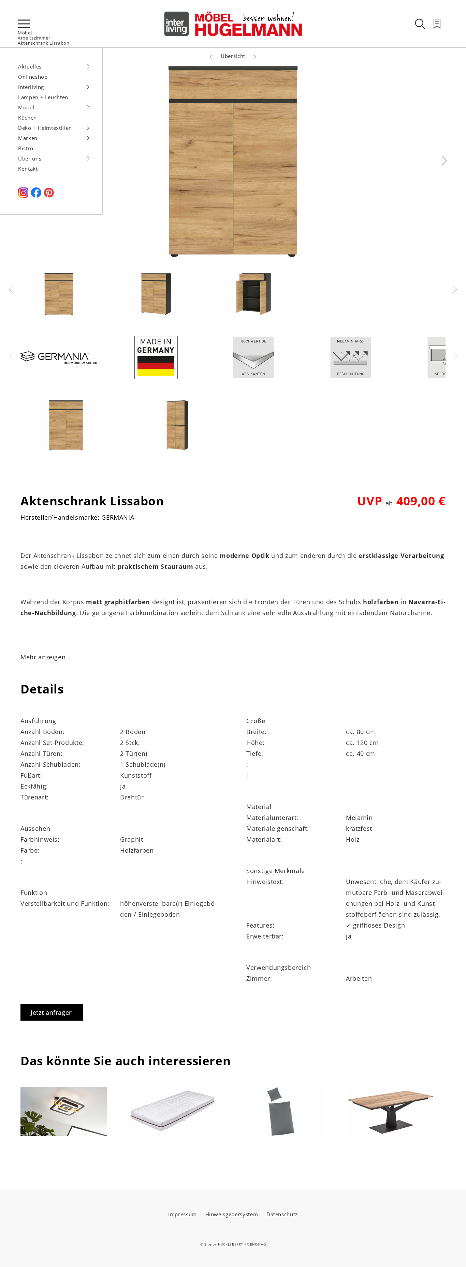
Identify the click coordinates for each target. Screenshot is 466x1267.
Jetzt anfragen (52, 1012)
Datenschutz (282, 1214)
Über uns (29, 158)
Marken (28, 138)
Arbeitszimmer (34, 38)
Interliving (31, 86)
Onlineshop (33, 76)
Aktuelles (30, 66)
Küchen (27, 117)
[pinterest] (49, 195)
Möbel (25, 33)
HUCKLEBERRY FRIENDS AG (242, 1244)
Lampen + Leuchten (43, 97)
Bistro (25, 148)
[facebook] (36, 195)
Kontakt (28, 168)
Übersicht (233, 55)
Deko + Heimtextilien (45, 127)
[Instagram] (23, 195)
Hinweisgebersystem (231, 1214)
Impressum (182, 1214)
